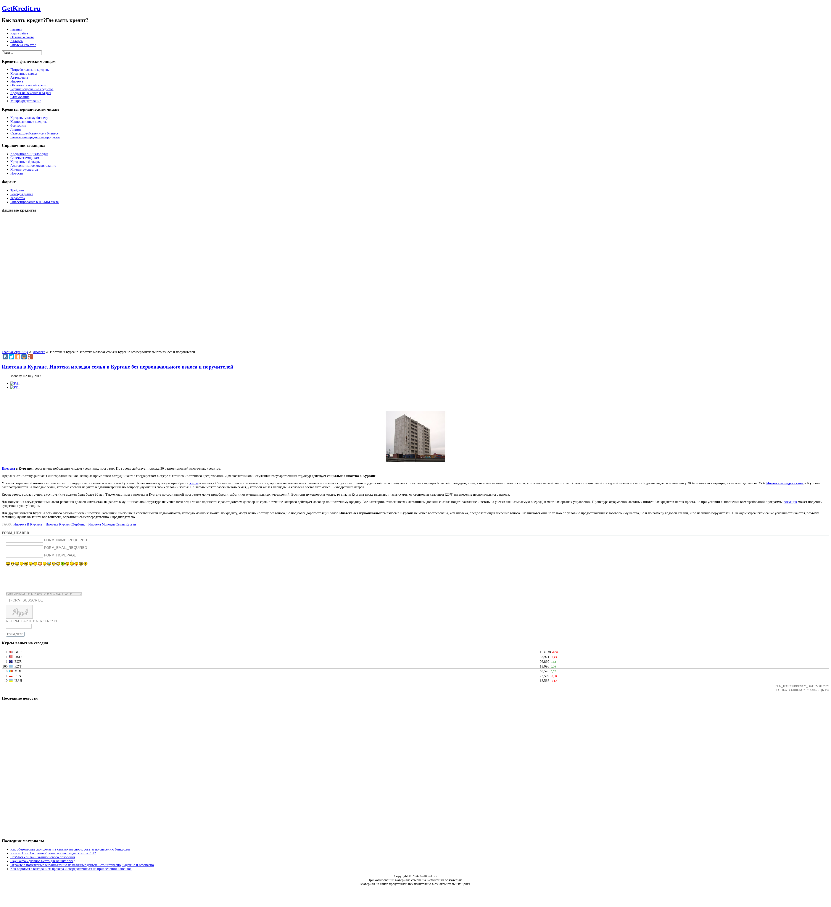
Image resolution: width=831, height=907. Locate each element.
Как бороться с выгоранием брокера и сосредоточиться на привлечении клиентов (71, 869)
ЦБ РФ (824, 690)
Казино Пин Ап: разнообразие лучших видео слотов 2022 (53, 853)
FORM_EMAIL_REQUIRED (65, 548)
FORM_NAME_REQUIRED (65, 540)
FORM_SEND (15, 634)
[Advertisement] (415, 282)
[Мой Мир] (24, 356)
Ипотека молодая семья (785, 483)
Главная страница (15, 352)
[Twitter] (11, 356)
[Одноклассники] (17, 356)
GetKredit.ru (21, 8)
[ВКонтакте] (5, 356)
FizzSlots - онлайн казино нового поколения (42, 857)
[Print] (15, 383)
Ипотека (39, 352)
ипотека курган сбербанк (65, 524)
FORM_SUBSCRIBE (26, 600)
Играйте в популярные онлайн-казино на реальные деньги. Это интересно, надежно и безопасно (82, 865)
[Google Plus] (30, 356)
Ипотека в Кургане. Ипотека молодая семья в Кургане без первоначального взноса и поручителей (117, 367)
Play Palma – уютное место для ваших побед (42, 861)
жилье (193, 483)
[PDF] (15, 387)
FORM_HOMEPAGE (60, 555)
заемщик (790, 502)
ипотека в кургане (27, 524)
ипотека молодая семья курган (112, 524)
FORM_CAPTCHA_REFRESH (33, 621)
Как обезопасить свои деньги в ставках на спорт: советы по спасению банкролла (70, 849)
